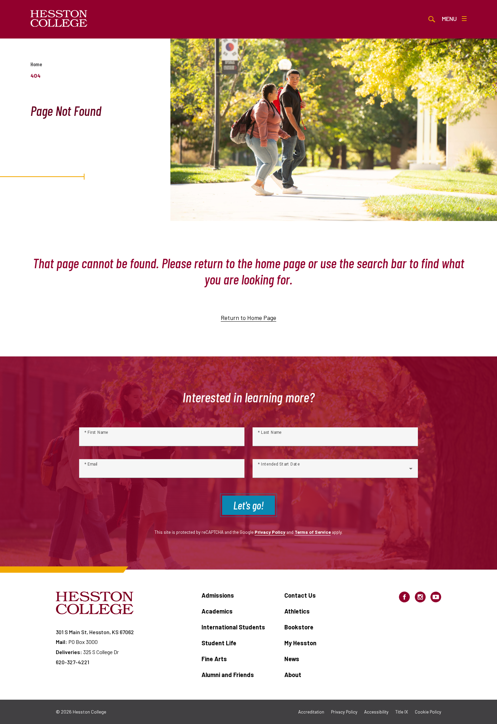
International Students (233, 627)
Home (36, 64)
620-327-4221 (72, 662)
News (291, 659)
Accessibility (376, 712)
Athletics (297, 611)
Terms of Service (312, 532)
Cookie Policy (428, 712)
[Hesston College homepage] (59, 18)
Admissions (218, 595)
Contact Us (300, 595)
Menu (449, 18)
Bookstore (298, 627)
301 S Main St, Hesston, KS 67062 (95, 632)
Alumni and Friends (228, 674)
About (292, 674)
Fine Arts (214, 659)
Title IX (401, 712)
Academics (217, 611)
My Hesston (300, 643)
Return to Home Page (248, 317)
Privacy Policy (270, 532)
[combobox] (335, 471)
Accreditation (311, 712)
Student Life (219, 643)
